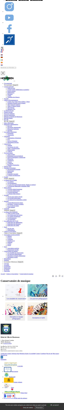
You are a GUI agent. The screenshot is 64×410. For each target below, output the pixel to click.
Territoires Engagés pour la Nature (16, 103)
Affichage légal (15, 353)
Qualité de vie (11, 240)
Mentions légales (24, 353)
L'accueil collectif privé (13, 190)
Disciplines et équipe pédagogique (16, 255)
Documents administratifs (14, 127)
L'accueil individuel (12, 192)
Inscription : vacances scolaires (15, 204)
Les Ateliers (10, 181)
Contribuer (43, 353)
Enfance (9, 237)
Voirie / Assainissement (13, 148)
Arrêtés (9, 95)
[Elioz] (9, 44)
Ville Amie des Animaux (13, 104)
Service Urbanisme (12, 141)
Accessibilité (32, 353)
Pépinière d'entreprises (13, 165)
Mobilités (9, 172)
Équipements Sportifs (13, 249)
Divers (9, 245)
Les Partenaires (11, 219)
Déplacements (11, 150)
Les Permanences (11, 183)
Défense (9, 236)
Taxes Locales (11, 154)
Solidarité (9, 242)
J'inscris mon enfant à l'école (14, 196)
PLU (8, 139)
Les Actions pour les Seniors (14, 215)
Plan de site (49, 353)
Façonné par (4, 355)
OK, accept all (54, 405)
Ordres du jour (11, 88)
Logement (10, 239)
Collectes (9, 151)
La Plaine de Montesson (13, 175)
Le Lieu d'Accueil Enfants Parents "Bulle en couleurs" (21, 184)
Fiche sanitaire (11, 207)
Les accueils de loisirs (13, 205)
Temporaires (10, 135)
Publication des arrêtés (13, 225)
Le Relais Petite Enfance (13, 193)
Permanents (10, 133)
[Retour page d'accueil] (7, 80)
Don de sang (10, 228)
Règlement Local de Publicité (15, 156)
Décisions (9, 94)
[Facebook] (9, 33)
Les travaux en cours (12, 147)
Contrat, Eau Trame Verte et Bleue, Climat (18, 101)
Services (9, 162)
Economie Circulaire (12, 174)
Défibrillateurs (11, 230)
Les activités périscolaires (14, 198)
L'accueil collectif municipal (14, 189)
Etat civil (9, 126)
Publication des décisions (13, 224)
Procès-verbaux (11, 91)
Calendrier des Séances (13, 97)
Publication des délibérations (14, 222)
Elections (9, 130)
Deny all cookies (28, 407)
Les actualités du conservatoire (15, 252)
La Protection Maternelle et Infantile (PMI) (18, 186)
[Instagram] (9, 11)
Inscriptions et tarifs (12, 257)
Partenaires (3, 359)
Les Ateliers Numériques (13, 216)
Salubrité (9, 145)
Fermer (15, 85)
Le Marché (10, 163)
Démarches (10, 159)
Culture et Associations (12, 274)
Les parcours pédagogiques (14, 254)
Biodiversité (10, 171)
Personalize (39, 407)
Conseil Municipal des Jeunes (15, 202)
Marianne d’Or (11, 109)
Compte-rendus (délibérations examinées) (18, 89)
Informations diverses (13, 142)
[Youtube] (9, 22)
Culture (9, 243)
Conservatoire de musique (26, 274)
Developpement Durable (13, 169)
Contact (38, 353)
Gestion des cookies (6, 353)
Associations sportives (13, 248)
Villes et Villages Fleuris (13, 106)
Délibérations (10, 92)
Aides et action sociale (13, 213)
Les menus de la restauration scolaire (17, 199)
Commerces (10, 160)
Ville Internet (10, 107)
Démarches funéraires (13, 129)
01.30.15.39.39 (7, 343)
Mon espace (56, 353)
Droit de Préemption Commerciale (16, 157)
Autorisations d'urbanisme (14, 138)
